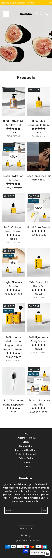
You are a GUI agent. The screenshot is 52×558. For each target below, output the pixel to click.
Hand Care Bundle (39, 227)
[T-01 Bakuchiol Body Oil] (38, 262)
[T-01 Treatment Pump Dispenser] (13, 381)
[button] (41, 14)
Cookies (26, 462)
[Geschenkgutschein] (38, 156)
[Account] (36, 14)
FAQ (26, 433)
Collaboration (26, 445)
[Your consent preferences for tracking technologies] (47, 553)
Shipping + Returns (26, 437)
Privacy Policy (26, 458)
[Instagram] (22, 536)
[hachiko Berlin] (26, 14)
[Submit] (44, 510)
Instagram (16, 540)
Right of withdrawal (26, 453)
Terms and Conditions (26, 449)
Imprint (26, 466)
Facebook (27, 540)
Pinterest (36, 540)
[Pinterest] (30, 536)
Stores (26, 441)
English (24, 528)
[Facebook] (26, 536)
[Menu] (6, 14)
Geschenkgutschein (39, 176)
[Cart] (46, 14)
